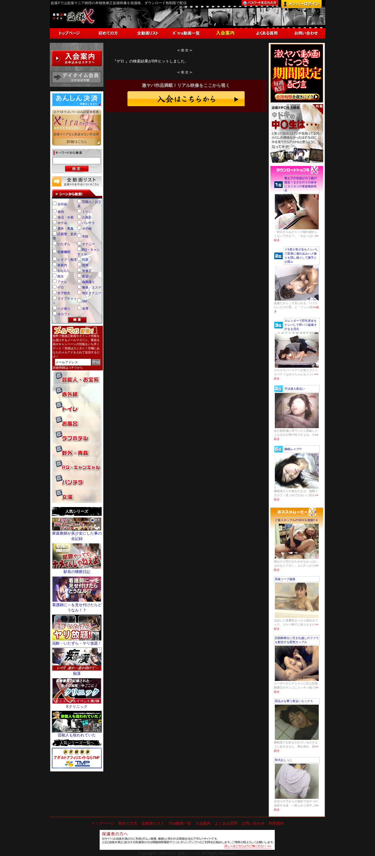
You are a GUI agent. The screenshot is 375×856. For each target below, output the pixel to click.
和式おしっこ (283, 760)
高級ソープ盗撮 (285, 579)
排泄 (85, 265)
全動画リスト (153, 823)
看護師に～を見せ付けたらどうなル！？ (77, 607)
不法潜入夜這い (294, 388)
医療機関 (63, 252)
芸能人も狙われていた (77, 735)
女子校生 (63, 293)
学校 (85, 236)
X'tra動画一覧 (179, 823)
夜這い (87, 276)
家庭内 (62, 265)
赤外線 (62, 204)
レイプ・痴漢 (67, 259)
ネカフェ (63, 314)
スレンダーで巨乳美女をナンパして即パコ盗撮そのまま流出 (300, 324)
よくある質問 (226, 823)
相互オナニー (91, 293)
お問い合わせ (253, 823)
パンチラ (88, 223)
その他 (87, 228)
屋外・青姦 (65, 228)
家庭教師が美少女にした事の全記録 (77, 536)
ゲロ (60, 287)
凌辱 (85, 308)
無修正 (87, 270)
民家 (85, 259)
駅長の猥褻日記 (77, 571)
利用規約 (276, 823)
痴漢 (77, 673)
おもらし (63, 270)
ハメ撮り (63, 308)
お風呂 (87, 217)
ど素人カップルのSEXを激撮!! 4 (296, 520)
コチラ (72, 367)
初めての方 (127, 823)
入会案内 (203, 823)
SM (84, 301)
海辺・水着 (65, 217)
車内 (60, 211)
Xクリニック (77, 706)
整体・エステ (91, 287)
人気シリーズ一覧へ (77, 742)
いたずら (63, 244)
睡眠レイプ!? (293, 449)
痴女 (60, 276)
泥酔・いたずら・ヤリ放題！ (77, 643)
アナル (62, 282)
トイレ (87, 211)
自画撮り (88, 282)
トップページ (102, 823)
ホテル (62, 223)
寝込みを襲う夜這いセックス (294, 701)
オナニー (88, 244)
